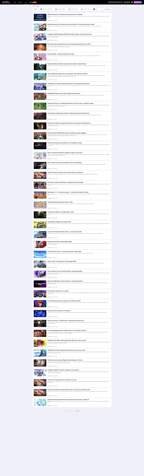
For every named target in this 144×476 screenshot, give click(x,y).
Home (15, 2)
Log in (138, 2)
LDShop (34, 6)
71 (75, 410)
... (73, 410)
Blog (26, 2)
